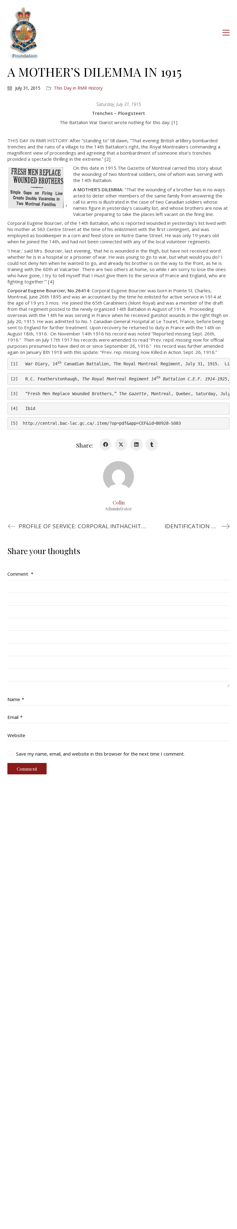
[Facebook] (105, 444)
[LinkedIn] (136, 444)
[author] (118, 476)
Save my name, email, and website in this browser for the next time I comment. (100, 754)
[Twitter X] (121, 444)
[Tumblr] (152, 444)
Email (15, 717)
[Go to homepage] (24, 32)
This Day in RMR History (78, 88)
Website (16, 735)
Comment (20, 574)
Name (15, 699)
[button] (226, 32)
